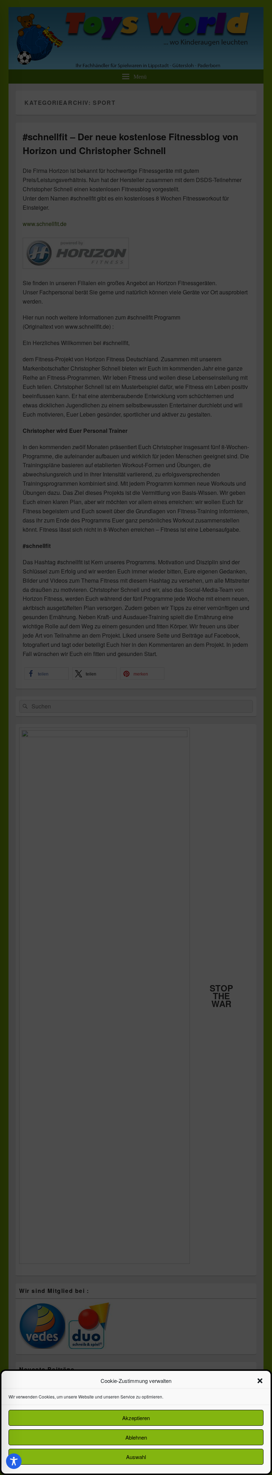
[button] (260, 1380)
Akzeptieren (136, 1418)
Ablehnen (136, 1437)
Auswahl (136, 1456)
